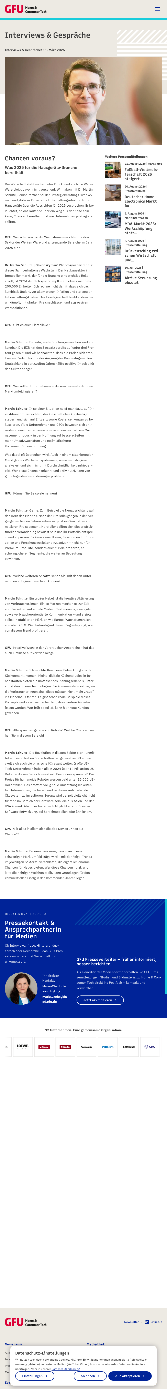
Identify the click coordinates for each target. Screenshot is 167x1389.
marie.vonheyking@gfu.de (54, 999)
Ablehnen (88, 1376)
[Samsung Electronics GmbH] (122, 1047)
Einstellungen (32, 1376)
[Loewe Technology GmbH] (16, 1047)
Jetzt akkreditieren (98, 1000)
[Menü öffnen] (157, 8)
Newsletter (131, 1322)
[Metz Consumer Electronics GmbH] (37, 1047)
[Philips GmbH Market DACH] (101, 1047)
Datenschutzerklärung (66, 1369)
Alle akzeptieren (127, 1376)
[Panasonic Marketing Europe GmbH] (80, 1047)
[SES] (143, 1047)
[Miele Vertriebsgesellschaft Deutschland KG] (58, 1047)
